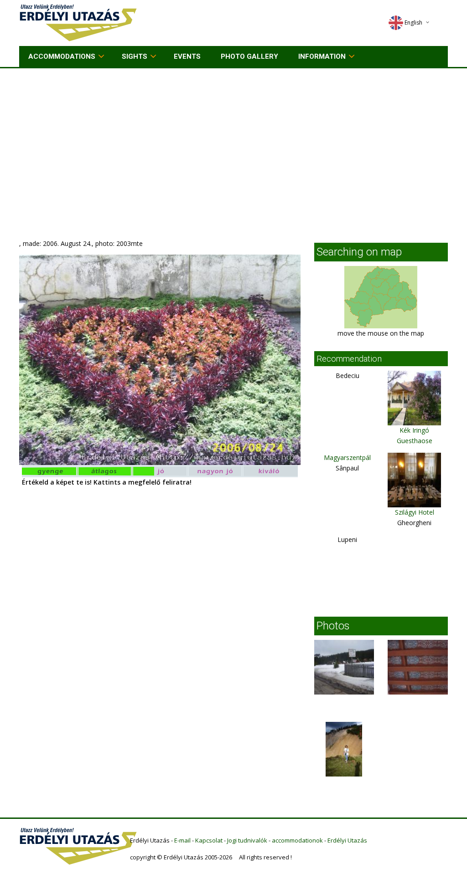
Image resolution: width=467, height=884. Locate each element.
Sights (134, 56)
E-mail (182, 840)
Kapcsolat (209, 840)
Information (322, 56)
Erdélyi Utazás (347, 840)
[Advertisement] (233, 136)
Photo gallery (249, 56)
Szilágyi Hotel (414, 512)
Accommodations (61, 56)
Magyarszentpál (347, 457)
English (413, 22)
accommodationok (297, 840)
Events (187, 56)
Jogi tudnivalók (247, 840)
